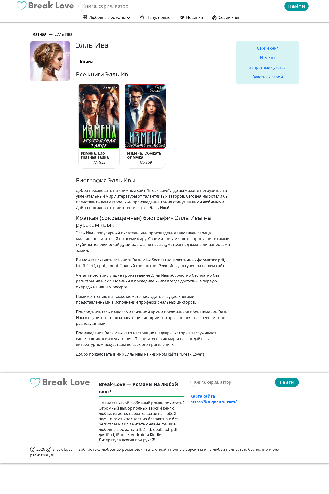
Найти (296, 6)
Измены (267, 57)
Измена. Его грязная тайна (95, 155)
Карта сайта (202, 396)
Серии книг (229, 17)
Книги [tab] (86, 61)
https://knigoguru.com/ (213, 402)
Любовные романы (107, 17)
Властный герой (267, 77)
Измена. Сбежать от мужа (144, 155)
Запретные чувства (267, 67)
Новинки (194, 17)
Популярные (158, 17)
